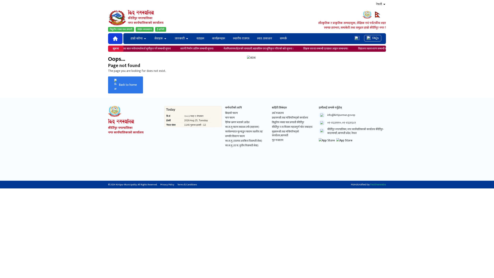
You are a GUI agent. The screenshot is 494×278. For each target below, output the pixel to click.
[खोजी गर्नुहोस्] (357, 38)
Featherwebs (378, 184)
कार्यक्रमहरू (218, 38)
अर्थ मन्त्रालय (278, 113)
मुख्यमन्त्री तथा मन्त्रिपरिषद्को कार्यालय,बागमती (285, 133)
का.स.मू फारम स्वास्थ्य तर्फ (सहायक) (242, 127)
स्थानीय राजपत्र (241, 38)
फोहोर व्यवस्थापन (144, 29)
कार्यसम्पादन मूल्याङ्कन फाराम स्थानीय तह (244, 132)
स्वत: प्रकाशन (264, 38)
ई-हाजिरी (160, 29)
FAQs (375, 38)
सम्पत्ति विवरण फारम (235, 136)
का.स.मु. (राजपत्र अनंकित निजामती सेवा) (243, 141)
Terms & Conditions (187, 184)
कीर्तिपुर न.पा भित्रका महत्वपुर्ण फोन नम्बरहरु (292, 127)
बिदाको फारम (231, 113)
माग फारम (230, 118)
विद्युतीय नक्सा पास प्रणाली (121, 29)
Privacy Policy (167, 184)
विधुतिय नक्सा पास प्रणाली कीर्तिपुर (288, 122)
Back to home (128, 84)
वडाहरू (200, 38)
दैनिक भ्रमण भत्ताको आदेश (237, 122)
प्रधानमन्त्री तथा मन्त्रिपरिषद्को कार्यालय (290, 118)
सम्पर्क (283, 38)
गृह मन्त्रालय (277, 140)
